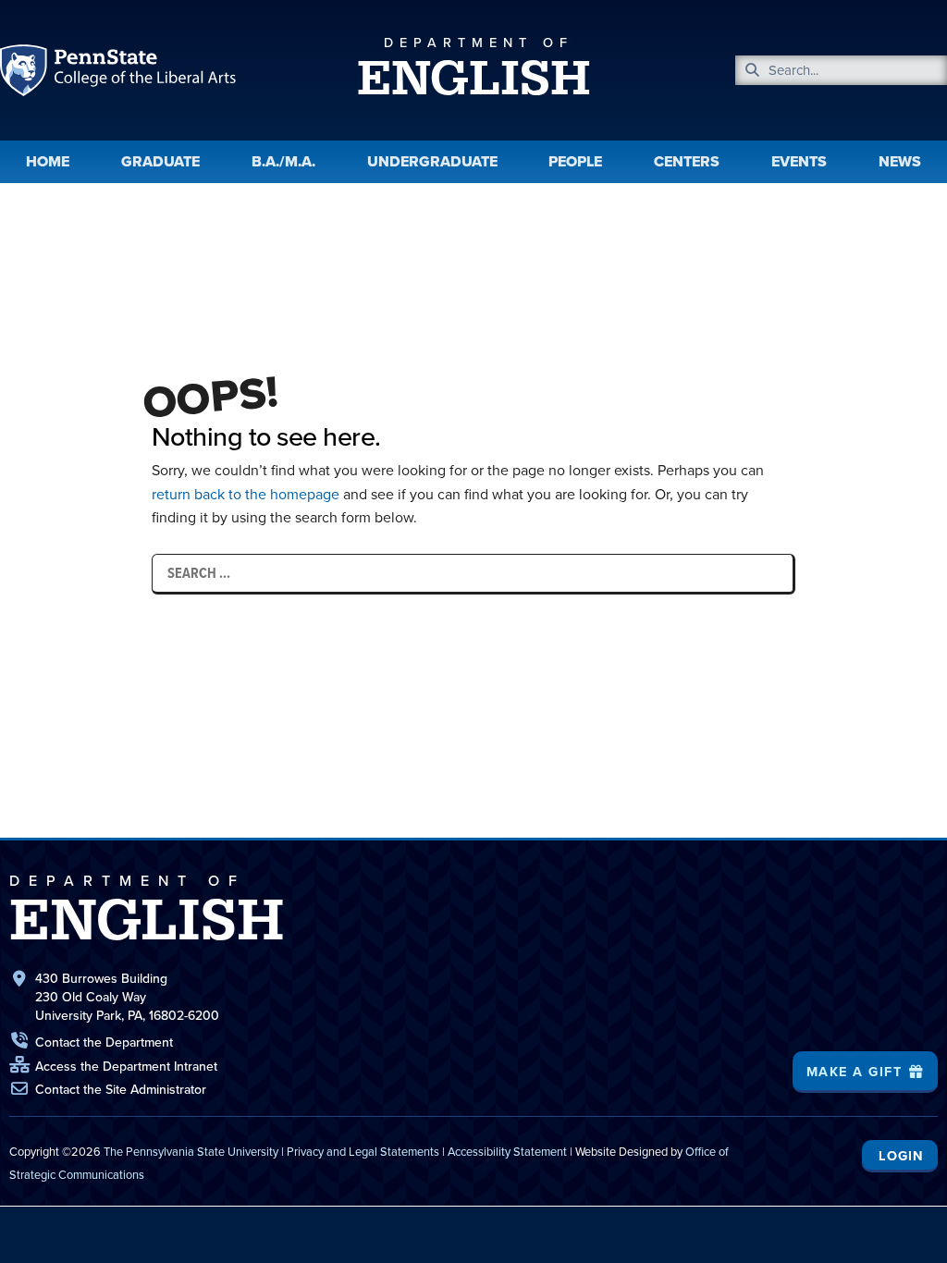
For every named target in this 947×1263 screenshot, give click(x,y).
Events (799, 161)
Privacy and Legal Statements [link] (363, 1151)
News (900, 161)
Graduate (160, 161)
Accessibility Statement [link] (507, 1151)
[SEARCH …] (473, 573)
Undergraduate (432, 161)
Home (47, 161)
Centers (686, 161)
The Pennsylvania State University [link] (191, 1151)
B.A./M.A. (283, 161)
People (575, 161)
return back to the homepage (245, 494)
